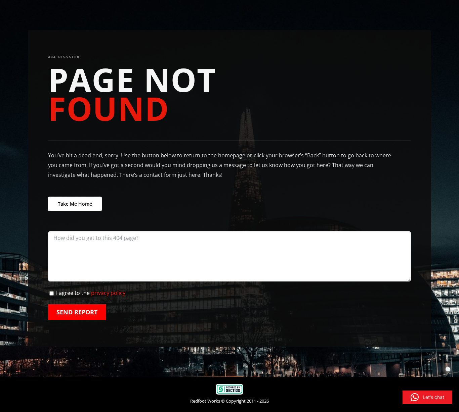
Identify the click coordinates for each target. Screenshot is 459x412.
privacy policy (108, 293)
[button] (427, 397)
